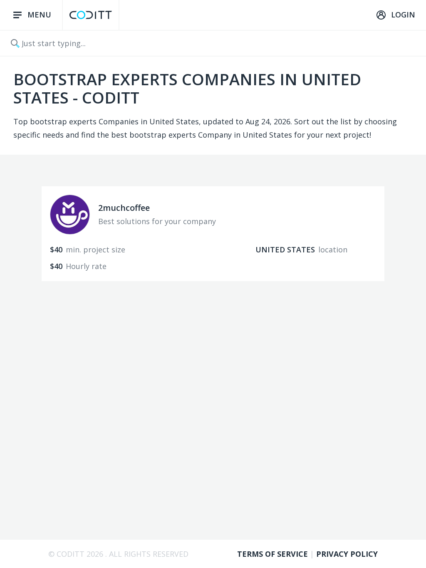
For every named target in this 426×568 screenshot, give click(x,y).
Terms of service (273, 554)
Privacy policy (347, 554)
